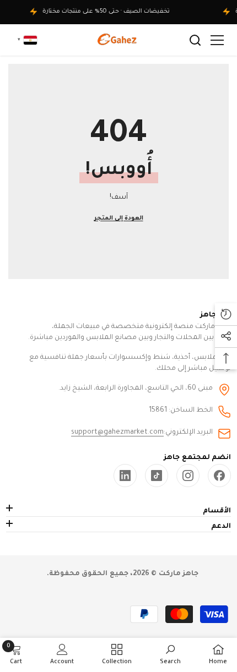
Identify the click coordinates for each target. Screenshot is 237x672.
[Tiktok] (156, 475)
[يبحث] (195, 40)
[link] (125, 475)
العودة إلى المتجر (118, 218)
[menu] (217, 40)
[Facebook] (219, 475)
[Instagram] (188, 475)
